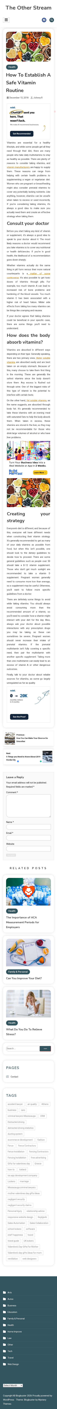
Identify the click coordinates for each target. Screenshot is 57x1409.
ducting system (15, 1134)
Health (12, 67)
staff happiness (15, 1235)
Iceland (22, 1169)
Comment (12, 792)
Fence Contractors (27, 1146)
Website (10, 844)
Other (10, 1344)
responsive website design (20, 1217)
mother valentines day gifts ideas (24, 1193)
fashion (41, 1140)
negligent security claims (19, 1205)
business (12, 1110)
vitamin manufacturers (18, 167)
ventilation (13, 1258)
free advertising (38, 1157)
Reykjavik (42, 1217)
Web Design (13, 1364)
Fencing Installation (17, 1157)
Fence (11, 1146)
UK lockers (29, 1241)
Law (10, 1338)
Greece (38, 1163)
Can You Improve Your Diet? (24, 978)
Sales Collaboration (39, 1223)
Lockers (11, 1181)
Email (9, 833)
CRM (42, 1116)
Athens (44, 1104)
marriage (24, 1181)
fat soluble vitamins (36, 400)
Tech (10, 1351)
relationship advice (36, 1211)
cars (23, 1110)
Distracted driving (16, 1122)
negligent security (16, 1199)
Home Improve (15, 1331)
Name (10, 822)
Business (12, 1305)
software (30, 1229)
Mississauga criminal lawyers (22, 1187)
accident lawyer (15, 1104)
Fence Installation (16, 1151)
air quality (32, 1104)
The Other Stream (29, 8)
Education (12, 1312)
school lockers (14, 1229)
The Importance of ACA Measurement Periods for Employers (22, 922)
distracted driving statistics (20, 1128)
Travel (11, 1358)
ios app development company (22, 1175)
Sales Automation (16, 1223)
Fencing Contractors (38, 1151)
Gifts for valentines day (19, 1163)
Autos (10, 1299)
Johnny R (38, 97)
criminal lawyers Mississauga (22, 1116)
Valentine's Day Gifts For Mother (23, 1247)
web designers (29, 1258)
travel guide (13, 1241)
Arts (10, 1292)
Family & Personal (18, 971)
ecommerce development (20, 1140)
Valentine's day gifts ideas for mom (25, 1253)
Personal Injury (15, 1211)
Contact (14, 1077)
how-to (11, 1169)
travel (30, 1235)
